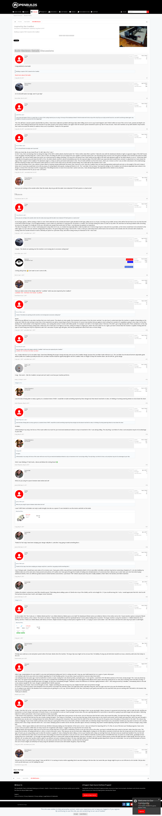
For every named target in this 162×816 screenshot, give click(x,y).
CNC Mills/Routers (25, 28)
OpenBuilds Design (22, 804)
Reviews (26, 50)
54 (146, 366)
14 (146, 645)
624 (146, 282)
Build (18, 50)
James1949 (27, 470)
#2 (147, 98)
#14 (147, 434)
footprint (72, 35)
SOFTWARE (64, 12)
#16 (147, 485)
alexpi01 (27, 664)
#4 (147, 172)
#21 (147, 638)
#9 (147, 295)
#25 (147, 764)
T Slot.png (28, 625)
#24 (147, 744)
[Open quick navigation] (146, 21)
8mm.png (28, 514)
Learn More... (83, 814)
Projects (43, 12)
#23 (147, 694)
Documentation (85, 12)
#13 (147, 403)
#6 (147, 233)
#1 (147, 78)
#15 (147, 464)
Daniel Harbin (28, 643)
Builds (26, 12)
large (67, 35)
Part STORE (18, 12)
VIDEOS (73, 12)
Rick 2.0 (27, 259)
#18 (147, 547)
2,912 (146, 260)
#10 (147, 330)
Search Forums (18, 15)
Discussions (47, 50)
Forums (35, 12)
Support (95, 12)
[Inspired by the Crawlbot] (133, 36)
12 (146, 57)
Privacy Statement (28, 796)
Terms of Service (18, 796)
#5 (147, 198)
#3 (147, 129)
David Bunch (28, 280)
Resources (53, 12)
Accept (76, 814)
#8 (147, 275)
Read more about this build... (23, 75)
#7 (147, 253)
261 (146, 389)
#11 (147, 359)
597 (146, 84)
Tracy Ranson (28, 178)
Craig (36, 28)
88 (146, 179)
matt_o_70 (27, 365)
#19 (147, 576)
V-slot (60, 35)
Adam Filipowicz (29, 388)
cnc (64, 35)
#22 (147, 658)
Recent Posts (28, 15)
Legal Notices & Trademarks (51, 796)
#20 (147, 596)
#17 (147, 526)
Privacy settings (39, 796)
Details (35, 50)
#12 (147, 379)
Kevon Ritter (28, 83)
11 (146, 471)
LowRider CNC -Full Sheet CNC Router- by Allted (28, 292)
